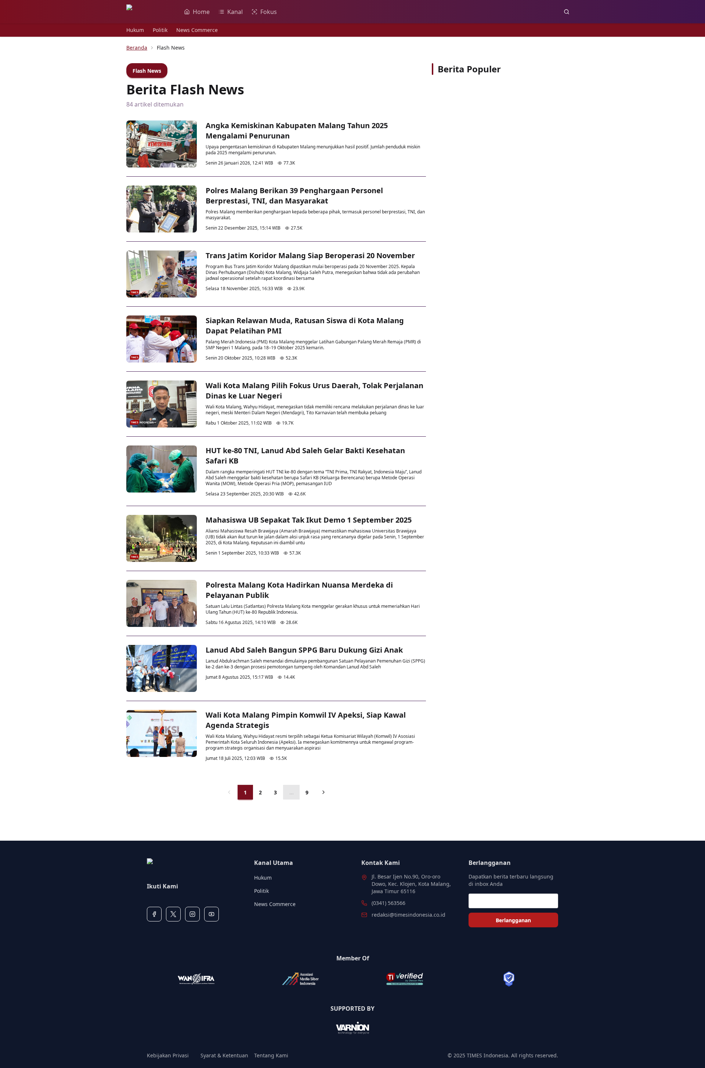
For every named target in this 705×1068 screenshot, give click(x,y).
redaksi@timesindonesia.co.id (408, 914)
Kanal (235, 12)
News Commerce (197, 29)
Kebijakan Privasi (168, 1055)
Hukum (135, 29)
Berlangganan (513, 920)
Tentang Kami (271, 1055)
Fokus (268, 12)
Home (201, 12)
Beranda (136, 47)
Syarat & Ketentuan (224, 1055)
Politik (160, 29)
